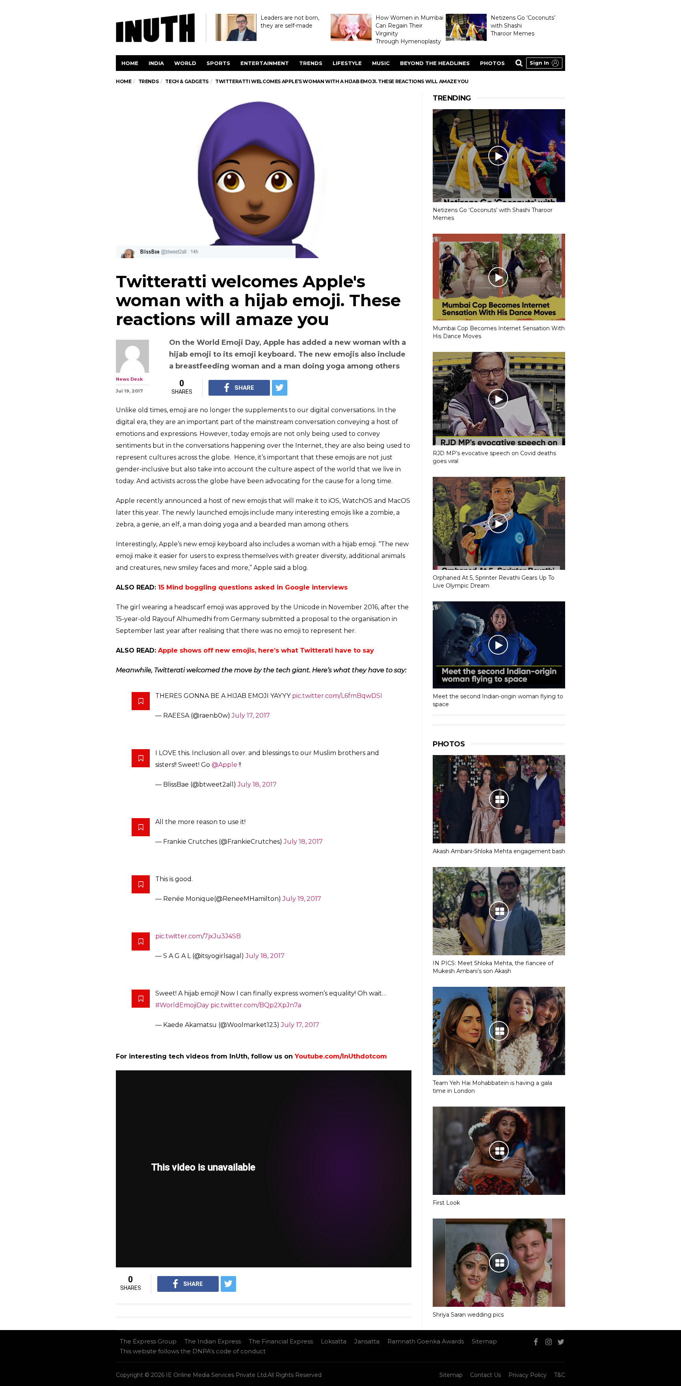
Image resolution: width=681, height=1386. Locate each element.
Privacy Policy (527, 1375)
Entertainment (264, 63)
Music (381, 63)
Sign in (539, 63)
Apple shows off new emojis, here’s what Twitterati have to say (266, 650)
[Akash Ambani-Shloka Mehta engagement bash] (499, 799)
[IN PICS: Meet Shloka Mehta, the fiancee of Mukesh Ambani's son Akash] (499, 911)
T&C (559, 1375)
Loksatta (333, 1341)
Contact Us (485, 1375)
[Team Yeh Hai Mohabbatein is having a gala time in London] (499, 1031)
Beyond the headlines (435, 63)
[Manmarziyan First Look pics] (499, 1151)
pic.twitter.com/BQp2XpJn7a (255, 1005)
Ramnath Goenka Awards (425, 1341)
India (156, 63)
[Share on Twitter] (279, 388)
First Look (446, 1202)
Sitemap (484, 1341)
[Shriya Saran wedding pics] (499, 1263)
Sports (218, 63)
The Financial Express (281, 1341)
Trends (310, 63)
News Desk (129, 379)
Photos (492, 63)
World (185, 63)
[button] (544, 63)
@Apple (224, 764)
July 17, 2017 (251, 715)
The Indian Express (212, 1341)
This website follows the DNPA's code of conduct (193, 1351)
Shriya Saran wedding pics (468, 1314)
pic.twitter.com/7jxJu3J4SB (198, 936)
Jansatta (367, 1341)
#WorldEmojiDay (182, 1005)
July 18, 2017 (257, 784)
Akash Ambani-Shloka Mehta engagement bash (499, 851)
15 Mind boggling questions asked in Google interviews (253, 587)
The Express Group (148, 1341)
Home (129, 63)
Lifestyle (347, 63)
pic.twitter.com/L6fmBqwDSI (337, 696)
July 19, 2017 (302, 898)
